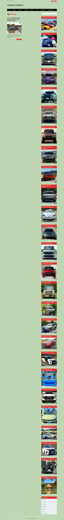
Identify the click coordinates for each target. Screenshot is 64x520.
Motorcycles (44, 506)
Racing (43, 511)
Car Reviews (26, 9)
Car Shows (20, 9)
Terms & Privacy (51, 9)
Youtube (54, 1)
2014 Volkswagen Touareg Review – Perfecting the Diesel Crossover (13, 19)
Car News (14, 9)
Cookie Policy (43, 9)
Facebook (52, 1)
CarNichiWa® (15, 5)
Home (9, 9)
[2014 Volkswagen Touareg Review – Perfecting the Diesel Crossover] (14, 32)
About (37, 9)
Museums (32, 9)
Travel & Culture (44, 513)
